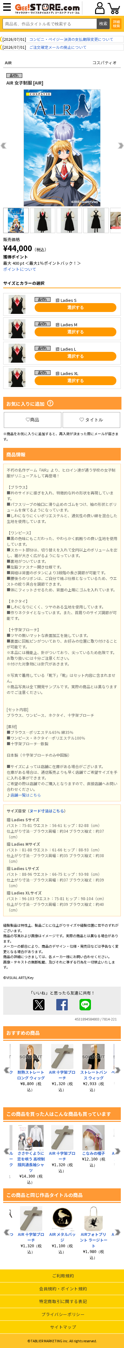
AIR (8, 63)
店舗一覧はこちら (25, 795)
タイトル (94, 419)
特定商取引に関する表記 (63, 1301)
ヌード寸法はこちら (47, 810)
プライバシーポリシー (63, 1314)
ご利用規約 (63, 1276)
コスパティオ (104, 63)
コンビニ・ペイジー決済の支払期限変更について (71, 39)
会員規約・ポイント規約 (63, 1289)
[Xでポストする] (39, 1009)
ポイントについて (19, 269)
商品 (34, 419)
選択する (75, 307)
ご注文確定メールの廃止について (57, 47)
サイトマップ (63, 1327)
